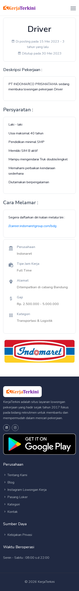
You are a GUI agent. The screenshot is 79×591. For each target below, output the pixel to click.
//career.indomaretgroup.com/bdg (32, 226)
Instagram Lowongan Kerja (27, 489)
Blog (10, 482)
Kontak (12, 511)
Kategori (13, 504)
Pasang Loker (17, 497)
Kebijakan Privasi (19, 535)
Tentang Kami (17, 475)
